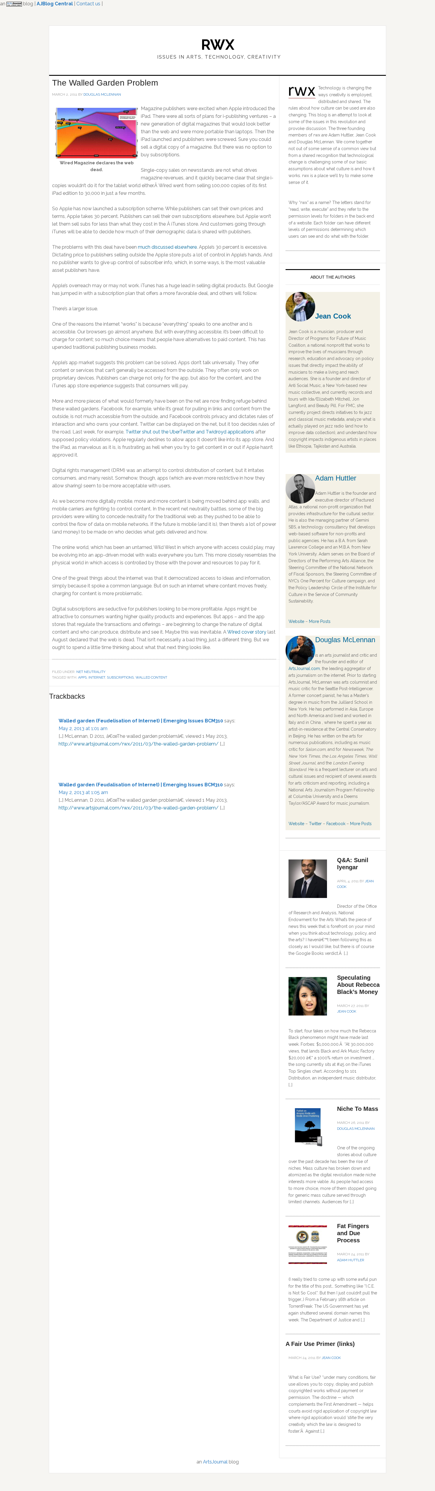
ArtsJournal (215, 1462)
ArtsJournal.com (304, 668)
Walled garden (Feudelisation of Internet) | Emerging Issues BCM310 (141, 721)
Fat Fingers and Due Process (353, 1233)
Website (296, 621)
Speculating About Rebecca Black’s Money (358, 984)
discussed (163, 247)
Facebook (335, 823)
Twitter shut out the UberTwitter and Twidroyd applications (189, 432)
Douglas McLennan (345, 640)
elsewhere (186, 247)
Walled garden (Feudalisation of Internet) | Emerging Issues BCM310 (141, 785)
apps (82, 677)
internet (96, 677)
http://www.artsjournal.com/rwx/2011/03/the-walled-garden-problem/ (139, 744)
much (144, 247)
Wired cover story (246, 632)
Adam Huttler (335, 478)
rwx (217, 44)
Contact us (88, 4)
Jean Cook (333, 316)
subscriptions (120, 677)
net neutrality (90, 672)
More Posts (320, 621)
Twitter (315, 823)
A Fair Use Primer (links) (320, 1344)
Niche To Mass (357, 1109)
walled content (151, 677)
